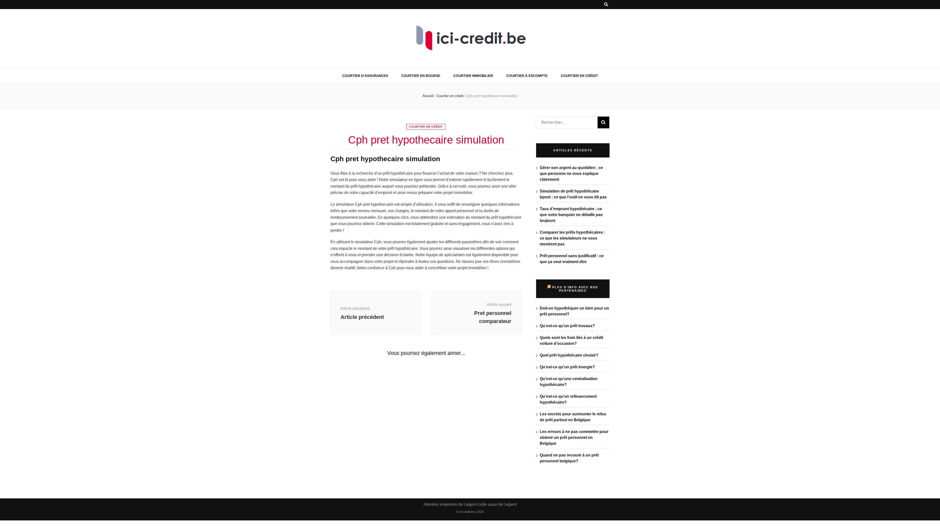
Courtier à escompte (527, 76)
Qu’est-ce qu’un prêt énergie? (567, 367)
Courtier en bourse (420, 76)
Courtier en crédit (579, 76)
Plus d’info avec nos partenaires (575, 289)
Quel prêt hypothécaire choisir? (569, 355)
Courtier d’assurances (365, 76)
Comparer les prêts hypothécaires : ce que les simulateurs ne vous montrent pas (572, 238)
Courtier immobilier (473, 76)
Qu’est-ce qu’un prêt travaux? (567, 326)
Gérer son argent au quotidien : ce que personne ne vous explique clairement (571, 173)
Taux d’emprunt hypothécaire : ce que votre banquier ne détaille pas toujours (571, 215)
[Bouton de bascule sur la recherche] (606, 4)
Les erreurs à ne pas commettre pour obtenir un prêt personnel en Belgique (574, 437)
